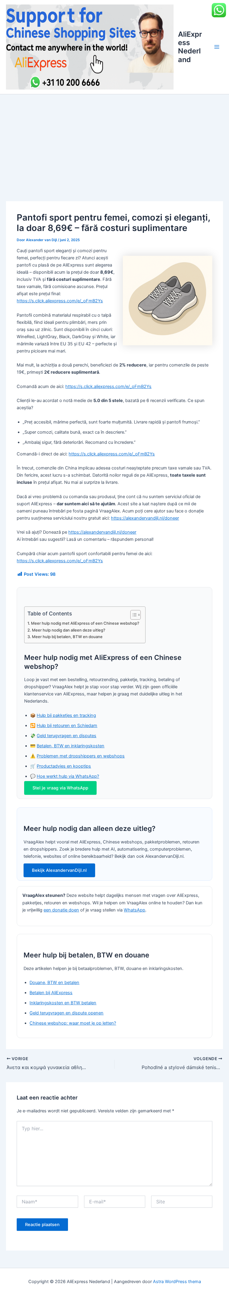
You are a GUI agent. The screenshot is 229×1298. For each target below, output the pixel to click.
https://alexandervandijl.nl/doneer (145, 518)
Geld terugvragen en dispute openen (66, 1013)
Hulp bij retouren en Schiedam (67, 725)
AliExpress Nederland (190, 47)
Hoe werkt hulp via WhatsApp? (68, 776)
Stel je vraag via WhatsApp (60, 788)
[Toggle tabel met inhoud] (132, 615)
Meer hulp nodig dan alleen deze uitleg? (68, 630)
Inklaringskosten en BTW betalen (63, 1003)
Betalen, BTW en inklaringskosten (70, 746)
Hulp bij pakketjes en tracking (66, 715)
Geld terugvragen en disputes (66, 735)
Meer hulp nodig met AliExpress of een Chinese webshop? (85, 623)
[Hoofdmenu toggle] (217, 47)
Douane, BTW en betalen (54, 982)
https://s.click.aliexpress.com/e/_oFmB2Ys (60, 301)
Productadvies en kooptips (64, 766)
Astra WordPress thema (177, 1281)
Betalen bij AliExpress (51, 992)
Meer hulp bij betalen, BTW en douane (67, 636)
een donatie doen (61, 910)
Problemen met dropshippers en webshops (81, 756)
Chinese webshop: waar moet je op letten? (73, 1023)
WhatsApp (134, 910)
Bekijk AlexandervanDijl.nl (59, 870)
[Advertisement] (114, 139)
